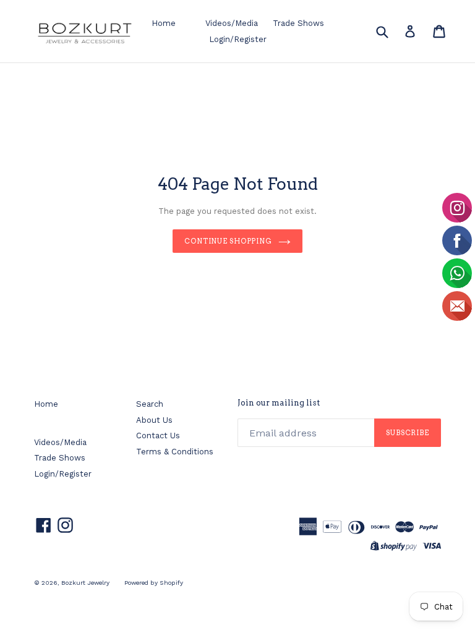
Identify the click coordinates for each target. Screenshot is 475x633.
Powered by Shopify (153, 582)
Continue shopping (228, 241)
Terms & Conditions (174, 451)
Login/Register (238, 39)
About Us (154, 420)
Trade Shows (298, 23)
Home (164, 23)
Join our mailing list (279, 402)
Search (149, 404)
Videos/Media (231, 23)
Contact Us (158, 435)
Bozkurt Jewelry (85, 582)
